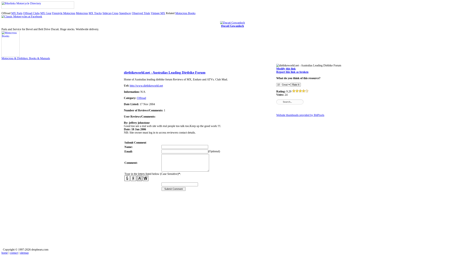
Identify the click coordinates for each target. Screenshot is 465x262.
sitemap (24, 252)
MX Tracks (95, 13)
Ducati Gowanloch (232, 25)
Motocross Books (185, 13)
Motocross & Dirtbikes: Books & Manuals (25, 58)
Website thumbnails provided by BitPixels (300, 115)
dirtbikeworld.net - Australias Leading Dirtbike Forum (164, 72)
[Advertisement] (223, 221)
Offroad (141, 98)
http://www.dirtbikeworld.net (146, 85)
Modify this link (286, 68)
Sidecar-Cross (110, 13)
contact (14, 252)
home (4, 252)
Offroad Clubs (31, 13)
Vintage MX (158, 13)
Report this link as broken (292, 72)
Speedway (125, 13)
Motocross (82, 13)
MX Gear (45, 13)
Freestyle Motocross (63, 13)
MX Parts (16, 13)
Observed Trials (141, 13)
